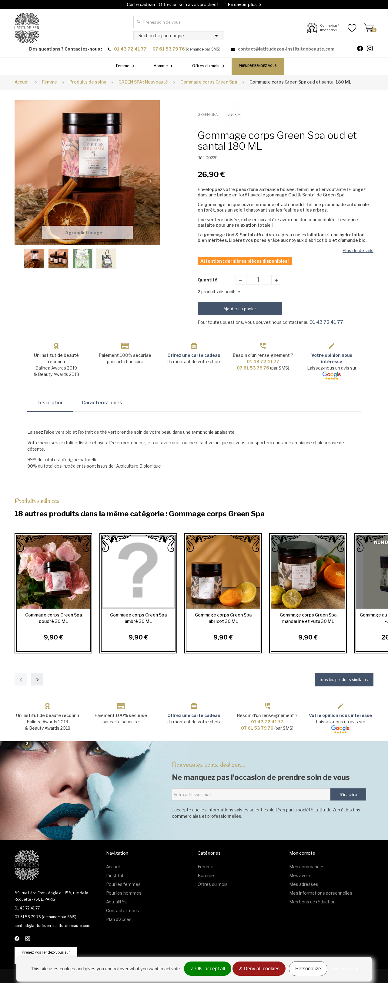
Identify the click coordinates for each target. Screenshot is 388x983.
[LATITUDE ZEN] (27, 28)
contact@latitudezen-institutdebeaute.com (286, 48)
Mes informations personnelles (320, 893)
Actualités (116, 901)
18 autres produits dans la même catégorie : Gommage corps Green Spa (140, 507)
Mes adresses (303, 884)
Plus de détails (358, 250)
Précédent (18, 258)
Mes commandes (307, 866)
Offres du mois (205, 65)
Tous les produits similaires (344, 679)
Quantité (207, 279)
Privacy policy (344, 968)
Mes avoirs (300, 875)
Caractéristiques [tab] (102, 403)
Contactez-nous (122, 910)
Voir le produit (51, 572)
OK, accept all (209, 968)
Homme (161, 65)
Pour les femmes (123, 884)
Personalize (308, 968)
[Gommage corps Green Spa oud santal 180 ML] (34, 258)
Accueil (22, 81)
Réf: (201, 158)
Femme (122, 65)
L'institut (115, 875)
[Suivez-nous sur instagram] (372, 49)
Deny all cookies (260, 968)
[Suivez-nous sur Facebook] (362, 49)
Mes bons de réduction (312, 901)
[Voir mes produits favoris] (347, 28)
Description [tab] (50, 403)
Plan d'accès (119, 919)
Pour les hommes (124, 893)
